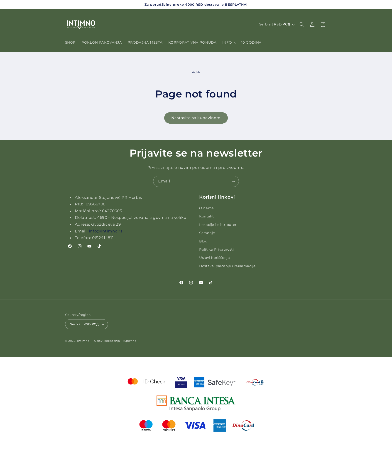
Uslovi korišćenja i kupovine (115, 340)
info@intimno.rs (105, 231)
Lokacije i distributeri (218, 225)
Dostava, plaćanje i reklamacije (227, 266)
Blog (203, 241)
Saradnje (207, 233)
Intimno (83, 340)
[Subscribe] (233, 181)
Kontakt (206, 217)
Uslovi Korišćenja (214, 258)
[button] (228, 43)
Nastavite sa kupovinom (195, 118)
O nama (206, 208)
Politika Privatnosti (216, 249)
